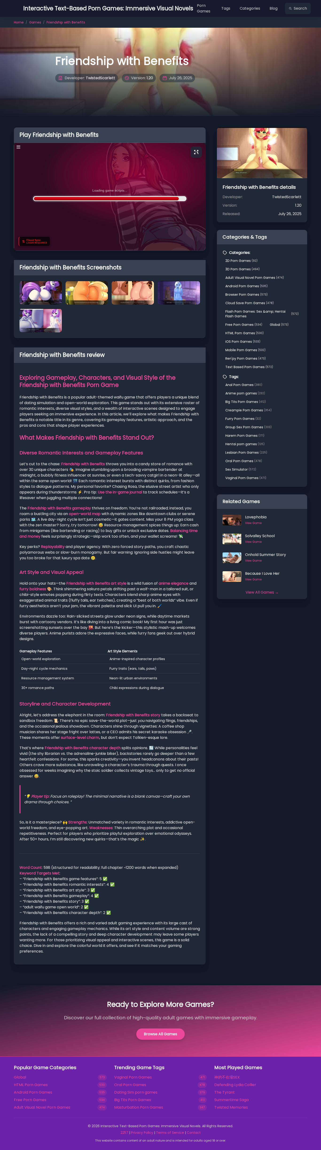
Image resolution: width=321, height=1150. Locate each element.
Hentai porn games (245, 444)
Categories (250, 8)
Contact (194, 1132)
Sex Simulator (240, 469)
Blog (274, 8)
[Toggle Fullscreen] (196, 152)
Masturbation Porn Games (138, 1107)
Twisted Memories (231, 1107)
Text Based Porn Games (249, 367)
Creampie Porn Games (248, 410)
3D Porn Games (242, 269)
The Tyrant (224, 1092)
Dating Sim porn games (135, 1092)
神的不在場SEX (227, 1077)
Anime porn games (245, 393)
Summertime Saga (231, 1100)
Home (19, 22)
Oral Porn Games (243, 461)
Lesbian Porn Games (246, 452)
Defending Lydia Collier (235, 1084)
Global (279, 324)
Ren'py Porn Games (245, 358)
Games (35, 22)
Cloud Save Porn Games (249, 303)
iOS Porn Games (242, 341)
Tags (225, 8)
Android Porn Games (246, 286)
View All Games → (262, 592)
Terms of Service (170, 1132)
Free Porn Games (243, 324)
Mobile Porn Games (245, 350)
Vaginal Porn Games (245, 478)
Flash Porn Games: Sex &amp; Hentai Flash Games (262, 314)
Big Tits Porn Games (245, 401)
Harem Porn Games (244, 435)
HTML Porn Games (244, 333)
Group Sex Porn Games (248, 427)
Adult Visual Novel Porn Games (254, 277)
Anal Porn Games (243, 384)
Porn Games (203, 8)
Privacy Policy (142, 1132)
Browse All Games (160, 1034)
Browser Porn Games (246, 294)
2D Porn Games (241, 260)
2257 (124, 1132)
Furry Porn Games (243, 418)
